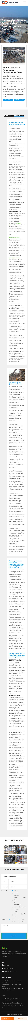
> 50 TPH (13, 919)
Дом (3, 32)
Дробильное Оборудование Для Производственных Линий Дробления (12, 1002)
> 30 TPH (22, 919)
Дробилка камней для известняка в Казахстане (11, 985)
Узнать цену (19, 100)
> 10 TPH (13, 921)
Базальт (16, 890)
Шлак (24, 913)
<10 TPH (22, 921)
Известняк (16, 895)
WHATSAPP (8, 100)
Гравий (23, 906)
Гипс (15, 906)
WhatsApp (6, 965)
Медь (15, 899)
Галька (15, 897)
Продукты (8, 32)
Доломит (16, 902)
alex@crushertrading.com (10, 971)
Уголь (15, 916)
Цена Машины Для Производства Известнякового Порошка (10, 999)
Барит (24, 897)
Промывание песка (14, 257)
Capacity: (3, 919)
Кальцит (16, 913)
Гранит (16, 892)
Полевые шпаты (18, 904)
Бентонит (16, 909)
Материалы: (4, 890)
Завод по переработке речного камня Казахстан (12, 981)
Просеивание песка (14, 237)
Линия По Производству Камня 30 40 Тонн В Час (13, 1006)
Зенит (8, 1014)
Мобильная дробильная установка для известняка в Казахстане (12, 989)
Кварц (15, 911)
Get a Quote (7, 1018)
